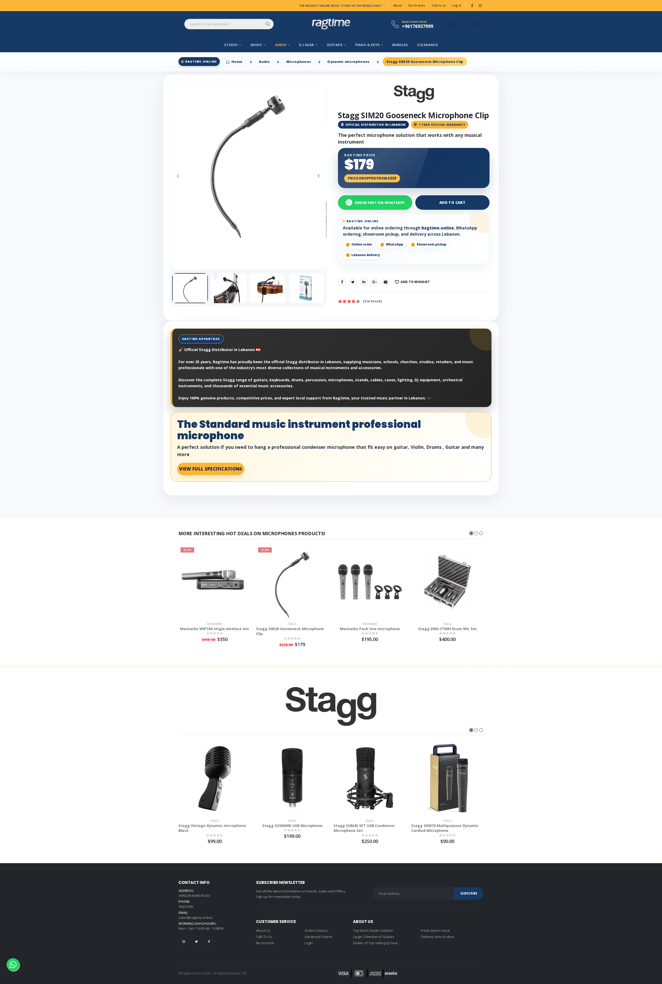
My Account (265, 943)
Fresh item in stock (435, 930)
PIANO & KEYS (367, 44)
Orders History (316, 930)
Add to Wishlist (415, 282)
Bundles (400, 44)
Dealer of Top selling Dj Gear (375, 943)
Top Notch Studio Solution (373, 930)
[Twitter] (353, 282)
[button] (477, 24)
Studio (231, 44)
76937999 (185, 906)
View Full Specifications (210, 469)
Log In (457, 5)
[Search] (268, 24)
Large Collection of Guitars (373, 936)
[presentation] (178, 176)
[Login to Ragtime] (451, 24)
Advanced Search (318, 936)
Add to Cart (452, 202)
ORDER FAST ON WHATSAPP (380, 202)
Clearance (427, 44)
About (397, 5)
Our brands (416, 5)
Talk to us (438, 5)
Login (309, 943)
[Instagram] (183, 941)
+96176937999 (417, 26)
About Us (263, 930)
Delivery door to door (437, 936)
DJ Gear (306, 44)
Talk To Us (264, 936)
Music (256, 44)
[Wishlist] (463, 24)
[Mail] (385, 282)
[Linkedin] (364, 282)
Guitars (335, 44)
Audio (281, 44)
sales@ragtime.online (195, 917)
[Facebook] (342, 282)
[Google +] (375, 282)
